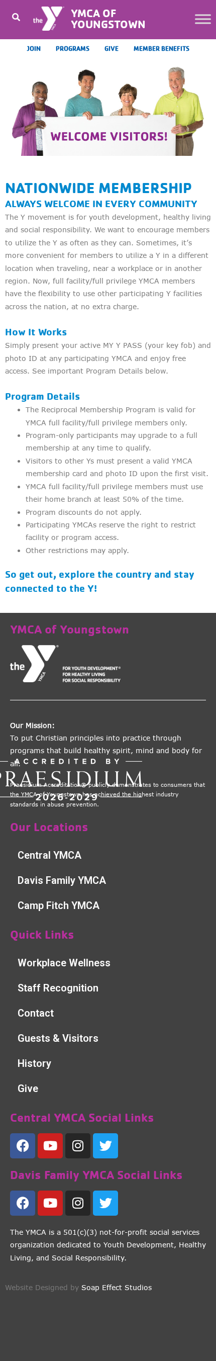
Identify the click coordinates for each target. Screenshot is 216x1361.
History (34, 1063)
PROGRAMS (72, 48)
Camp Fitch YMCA (58, 905)
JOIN (34, 48)
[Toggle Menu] (203, 19)
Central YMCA (49, 855)
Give (28, 1088)
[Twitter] (105, 1145)
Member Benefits (161, 48)
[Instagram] (77, 1145)
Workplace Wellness (64, 963)
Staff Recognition (58, 988)
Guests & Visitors (58, 1038)
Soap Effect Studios (116, 1287)
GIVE (111, 48)
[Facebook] (22, 1145)
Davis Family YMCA (62, 880)
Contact (36, 1013)
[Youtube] (50, 1145)
